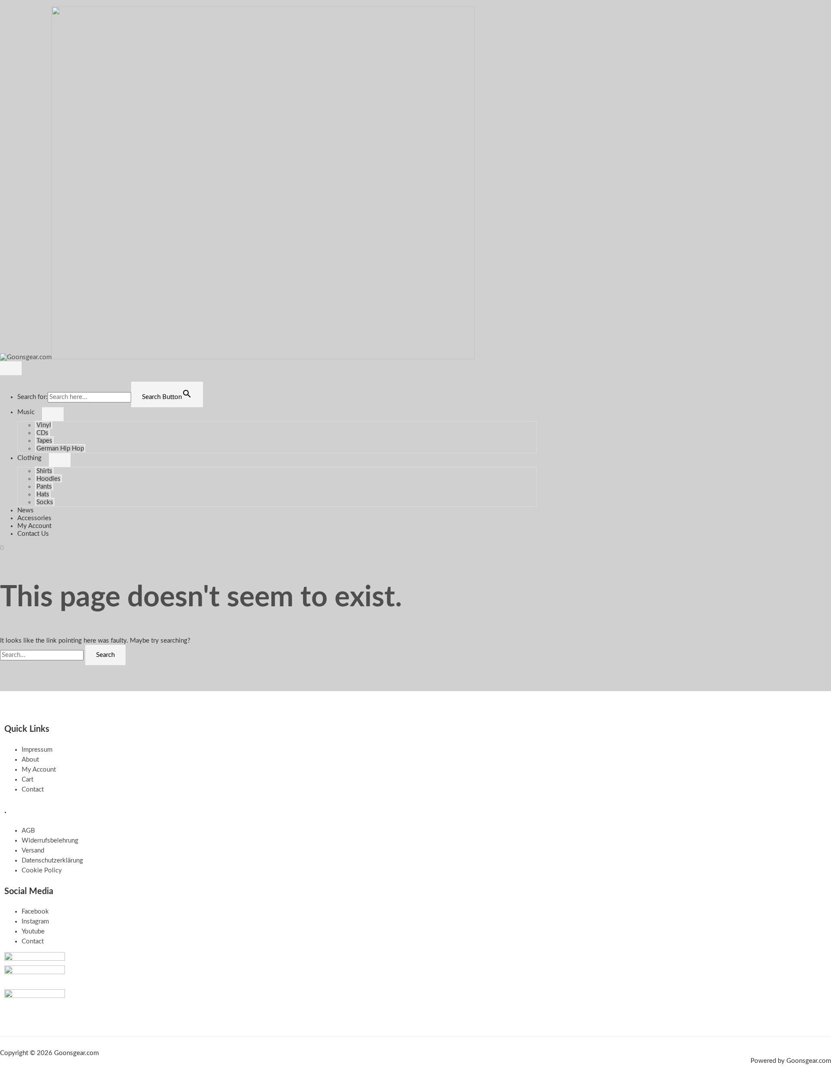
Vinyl (43, 425)
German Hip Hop (60, 448)
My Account (34, 526)
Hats (42, 494)
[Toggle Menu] (53, 414)
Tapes (44, 441)
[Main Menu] (11, 368)
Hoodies (48, 479)
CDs (42, 433)
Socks (44, 502)
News (25, 510)
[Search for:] (42, 655)
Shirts (44, 471)
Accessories (34, 518)
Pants (44, 486)
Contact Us (33, 534)
